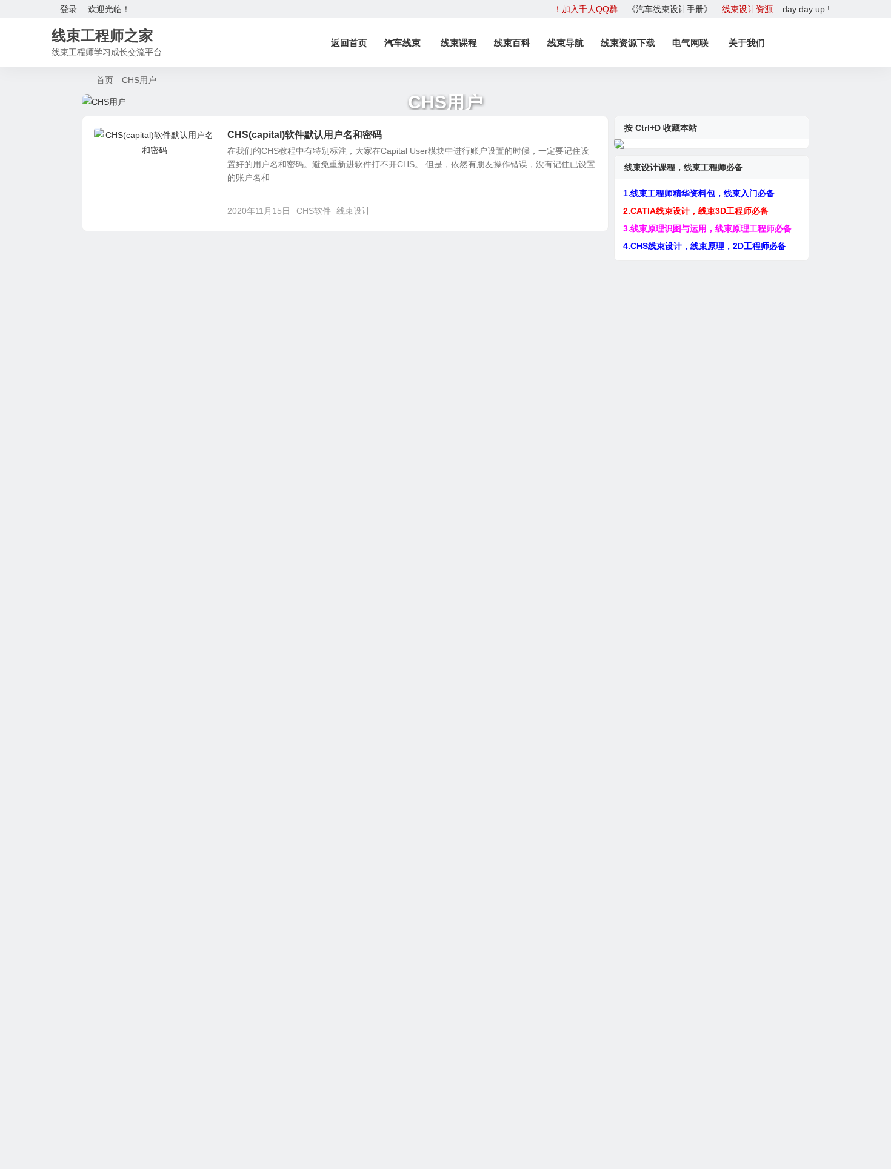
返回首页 (349, 43)
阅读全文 (585, 210)
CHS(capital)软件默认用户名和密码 (304, 135)
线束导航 (565, 43)
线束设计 (353, 211)
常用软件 (119, 141)
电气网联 (690, 43)
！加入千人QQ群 (585, 9)
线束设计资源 (747, 9)
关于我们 (747, 43)
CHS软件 (313, 211)
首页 (104, 80)
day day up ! (806, 9)
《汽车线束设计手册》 (669, 9)
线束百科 (512, 43)
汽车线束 (402, 43)
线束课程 (459, 43)
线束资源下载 (628, 43)
